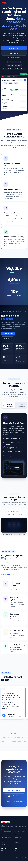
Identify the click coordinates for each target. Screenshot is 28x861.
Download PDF (8, 338)
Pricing (2, 842)
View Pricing (7, 456)
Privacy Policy (18, 850)
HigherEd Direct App (9, 405)
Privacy (17, 857)
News (16, 839)
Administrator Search (15, 511)
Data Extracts (22, 405)
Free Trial (3, 844)
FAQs (2, 850)
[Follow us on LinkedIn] (1, 829)
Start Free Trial (13, 48)
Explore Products (14, 53)
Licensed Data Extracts (6, 837)
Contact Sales (15, 796)
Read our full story (6, 574)
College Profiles (10, 514)
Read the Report (9, 333)
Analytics (21, 514)
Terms (21, 857)
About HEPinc (18, 837)
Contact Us (17, 842)
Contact (25, 857)
